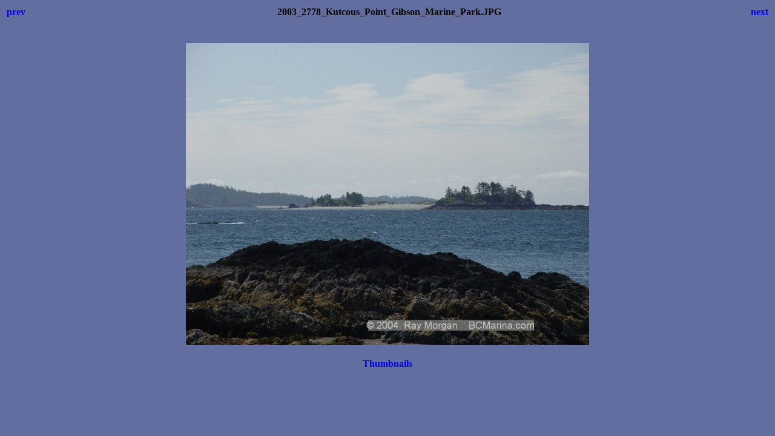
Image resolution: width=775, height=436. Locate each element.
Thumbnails (387, 363)
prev (16, 12)
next (759, 12)
